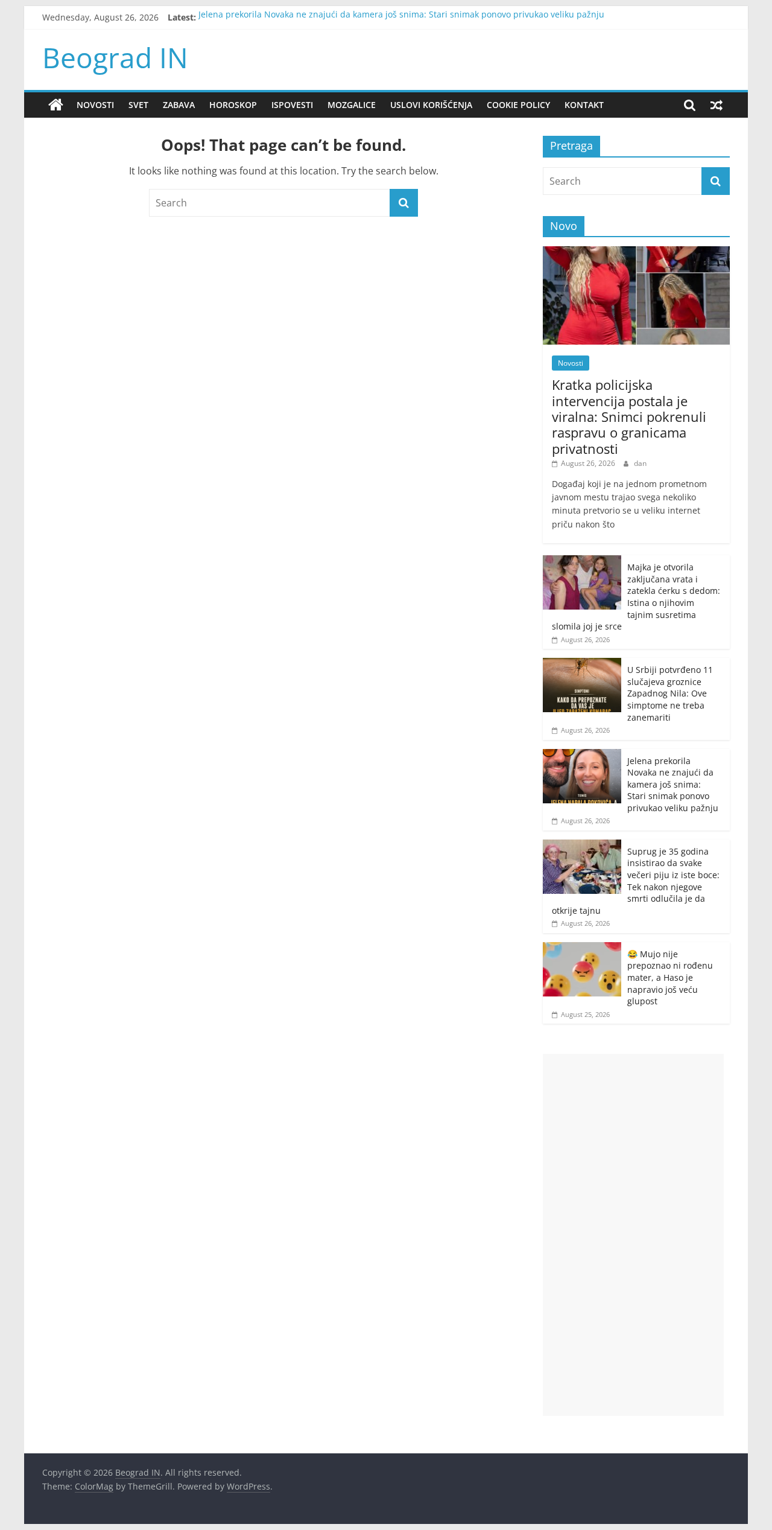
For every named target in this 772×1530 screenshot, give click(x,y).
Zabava (179, 104)
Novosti (95, 104)
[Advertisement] (633, 1235)
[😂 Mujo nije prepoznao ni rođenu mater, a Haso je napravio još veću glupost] (582, 948)
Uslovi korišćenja (431, 104)
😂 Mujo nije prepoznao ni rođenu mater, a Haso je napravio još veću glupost (670, 977)
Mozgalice (351, 104)
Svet (138, 104)
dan (640, 463)
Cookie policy (518, 104)
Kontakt (584, 104)
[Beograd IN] (55, 105)
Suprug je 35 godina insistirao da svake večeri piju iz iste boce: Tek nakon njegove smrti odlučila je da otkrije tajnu (636, 881)
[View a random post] (716, 105)
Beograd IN (115, 57)
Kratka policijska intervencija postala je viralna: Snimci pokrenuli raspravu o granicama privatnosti (629, 416)
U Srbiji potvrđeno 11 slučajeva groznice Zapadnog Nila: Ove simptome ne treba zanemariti (670, 693)
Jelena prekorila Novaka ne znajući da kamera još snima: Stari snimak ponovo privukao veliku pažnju (401, 17)
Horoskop (233, 104)
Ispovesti (292, 104)
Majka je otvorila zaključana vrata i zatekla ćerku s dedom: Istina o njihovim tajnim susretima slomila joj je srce (636, 596)
